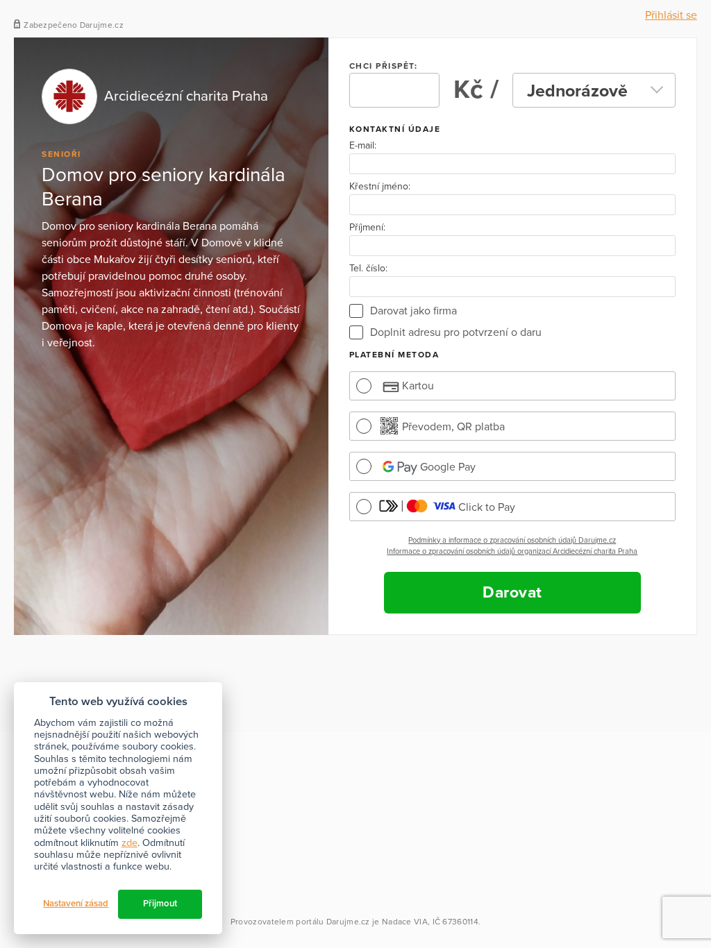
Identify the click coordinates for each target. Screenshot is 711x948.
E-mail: (362, 145)
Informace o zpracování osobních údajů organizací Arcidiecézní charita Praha (512, 551)
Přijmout (160, 903)
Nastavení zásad (75, 903)
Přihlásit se (671, 15)
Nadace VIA (405, 921)
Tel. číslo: (368, 268)
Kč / (476, 89)
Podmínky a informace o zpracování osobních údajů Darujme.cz (512, 540)
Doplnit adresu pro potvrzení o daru (456, 332)
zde (129, 843)
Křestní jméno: (379, 186)
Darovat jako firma (413, 311)
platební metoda (394, 354)
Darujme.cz (348, 921)
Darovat (512, 592)
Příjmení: (367, 227)
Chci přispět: (383, 66)
